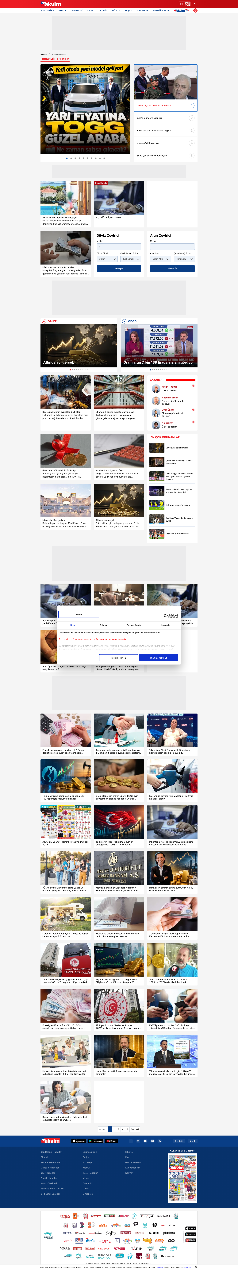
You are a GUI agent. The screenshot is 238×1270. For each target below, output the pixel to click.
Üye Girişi (179, 1141)
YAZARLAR (142, 10)
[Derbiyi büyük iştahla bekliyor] (156, 400)
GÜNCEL (63, 10)
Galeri (86, 1188)
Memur (86, 1167)
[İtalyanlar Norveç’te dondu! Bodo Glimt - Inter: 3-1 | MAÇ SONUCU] (156, 505)
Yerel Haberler (90, 1172)
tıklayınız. (187, 1267)
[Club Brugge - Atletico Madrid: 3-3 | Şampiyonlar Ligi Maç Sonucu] (156, 476)
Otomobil (88, 1183)
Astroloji (87, 1162)
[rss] (159, 1141)
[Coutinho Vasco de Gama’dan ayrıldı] (156, 519)
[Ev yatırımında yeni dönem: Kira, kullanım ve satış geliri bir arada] (104, 158)
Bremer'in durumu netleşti (177, 533)
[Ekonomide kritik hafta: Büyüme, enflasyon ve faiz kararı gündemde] (79, 158)
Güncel (44, 1157)
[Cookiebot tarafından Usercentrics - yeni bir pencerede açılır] (166, 616)
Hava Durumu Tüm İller (52, 1188)
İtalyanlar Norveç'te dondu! (178, 505)
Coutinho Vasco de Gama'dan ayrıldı (179, 519)
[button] (43, 348)
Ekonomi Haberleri (50, 1162)
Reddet (78, 614)
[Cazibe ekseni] (156, 388)
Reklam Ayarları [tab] (134, 625)
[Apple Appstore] (79, 1141)
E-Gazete (88, 1193)
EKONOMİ (77, 10)
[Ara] (195, 3)
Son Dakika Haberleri (51, 1152)
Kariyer (129, 1172)
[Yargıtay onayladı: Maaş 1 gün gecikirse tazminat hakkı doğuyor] (65, 248)
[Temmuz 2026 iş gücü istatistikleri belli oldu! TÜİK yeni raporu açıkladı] (71, 158)
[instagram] (152, 1141)
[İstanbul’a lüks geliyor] (65, 500)
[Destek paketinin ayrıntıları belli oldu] (65, 392)
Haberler (44, 54)
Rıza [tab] (72, 625)
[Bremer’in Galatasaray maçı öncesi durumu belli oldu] (156, 534)
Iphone (129, 1152)
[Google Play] (96, 1141)
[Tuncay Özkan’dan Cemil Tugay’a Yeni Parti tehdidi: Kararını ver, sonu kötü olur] (165, 82)
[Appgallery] (111, 1141)
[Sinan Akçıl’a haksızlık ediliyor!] (156, 412)
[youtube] (145, 1141)
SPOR (90, 10)
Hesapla (119, 268)
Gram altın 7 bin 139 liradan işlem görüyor (158, 362)
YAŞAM (128, 10)
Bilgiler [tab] (103, 625)
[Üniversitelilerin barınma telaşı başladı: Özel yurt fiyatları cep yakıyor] (83, 158)
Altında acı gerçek (58, 362)
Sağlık (86, 1157)
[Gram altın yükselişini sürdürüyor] (65, 451)
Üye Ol (192, 1141)
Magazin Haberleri (50, 1167)
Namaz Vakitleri (48, 1183)
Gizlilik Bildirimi (133, 1162)
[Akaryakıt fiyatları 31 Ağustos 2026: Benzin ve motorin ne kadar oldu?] (91, 158)
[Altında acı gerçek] (78, 345)
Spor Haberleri (48, 1172)
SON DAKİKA (47, 10)
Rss (127, 1157)
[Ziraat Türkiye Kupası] (195, 10)
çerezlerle (159, 1267)
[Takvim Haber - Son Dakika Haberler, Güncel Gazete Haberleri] (50, 4)
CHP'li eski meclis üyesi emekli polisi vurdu (179, 462)
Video (86, 1178)
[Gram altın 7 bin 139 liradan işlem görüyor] (159, 345)
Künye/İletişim (132, 1167)
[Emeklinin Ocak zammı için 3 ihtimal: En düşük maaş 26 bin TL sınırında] (87, 158)
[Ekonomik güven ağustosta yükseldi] (119, 392)
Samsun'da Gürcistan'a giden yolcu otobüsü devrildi (179, 490)
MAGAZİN (103, 10)
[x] (138, 1141)
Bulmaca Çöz (90, 1152)
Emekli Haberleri (48, 1178)
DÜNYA (116, 10)
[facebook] (131, 1141)
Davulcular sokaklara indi (177, 448)
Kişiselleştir (117, 658)
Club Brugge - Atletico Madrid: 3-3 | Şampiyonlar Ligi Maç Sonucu (180, 476)
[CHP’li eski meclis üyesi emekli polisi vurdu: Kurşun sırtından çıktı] (156, 462)
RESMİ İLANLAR (161, 10)
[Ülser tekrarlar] (156, 424)
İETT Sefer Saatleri (50, 1193)
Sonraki (135, 1129)
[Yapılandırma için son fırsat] (119, 451)
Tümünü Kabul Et (158, 658)
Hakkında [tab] (165, 625)
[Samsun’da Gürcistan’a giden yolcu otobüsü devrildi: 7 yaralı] (156, 491)
